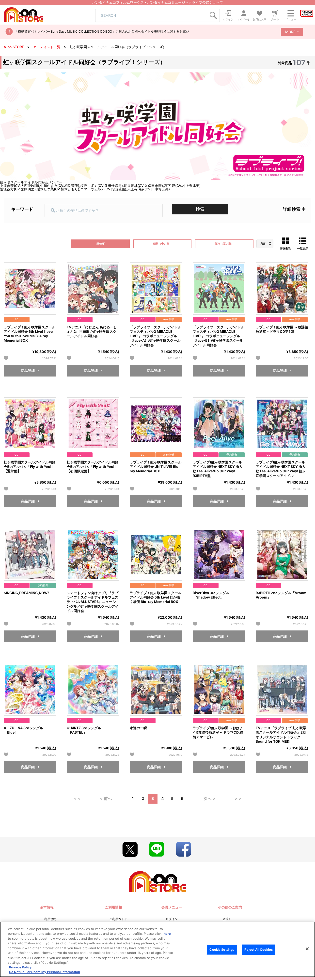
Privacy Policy (20, 967)
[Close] (307, 948)
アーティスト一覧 (47, 47)
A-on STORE (14, 47)
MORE (290, 32)
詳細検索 (291, 209)
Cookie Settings (221, 949)
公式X (226, 919)
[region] (157, 949)
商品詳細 (28, 370)
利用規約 (50, 919)
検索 (200, 209)
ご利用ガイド (118, 919)
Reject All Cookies (258, 949)
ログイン (172, 919)
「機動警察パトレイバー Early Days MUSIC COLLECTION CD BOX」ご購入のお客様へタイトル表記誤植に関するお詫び (102, 31)
